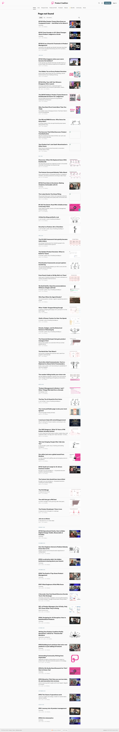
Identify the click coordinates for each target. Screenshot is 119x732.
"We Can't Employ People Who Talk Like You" (52, 443)
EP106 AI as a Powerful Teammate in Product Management (53, 44)
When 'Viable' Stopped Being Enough (51, 307)
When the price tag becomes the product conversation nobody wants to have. (51, 148)
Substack (105, 730)
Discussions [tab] (49, 17)
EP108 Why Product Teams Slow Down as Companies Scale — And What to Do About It (53, 22)
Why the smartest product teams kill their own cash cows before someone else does (52, 136)
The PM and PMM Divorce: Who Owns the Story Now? (52, 120)
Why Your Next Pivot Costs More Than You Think (52, 108)
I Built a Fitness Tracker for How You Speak (53, 318)
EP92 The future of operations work (50, 695)
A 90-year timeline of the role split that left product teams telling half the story (52, 124)
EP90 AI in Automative (46, 718)
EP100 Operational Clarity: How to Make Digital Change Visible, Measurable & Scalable (52, 532)
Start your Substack (57, 730)
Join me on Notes (44, 519)
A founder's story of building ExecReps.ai (48, 320)
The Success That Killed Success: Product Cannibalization (52, 133)
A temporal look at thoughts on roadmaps (49, 511)
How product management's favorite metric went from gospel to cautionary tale (52, 354)
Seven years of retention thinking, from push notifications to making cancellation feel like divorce (53, 278)
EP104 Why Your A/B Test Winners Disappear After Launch (50, 83)
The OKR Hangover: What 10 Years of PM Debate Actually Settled (52, 430)
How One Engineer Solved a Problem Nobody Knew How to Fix (53, 547)
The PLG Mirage (44, 490)
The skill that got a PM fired (47, 499)
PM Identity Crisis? (43, 392)
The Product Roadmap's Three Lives (50, 509)
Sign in (115, 3)
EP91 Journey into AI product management (53, 708)
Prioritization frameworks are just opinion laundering (52, 263)
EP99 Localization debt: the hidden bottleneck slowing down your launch (51, 560)
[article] (59, 25)
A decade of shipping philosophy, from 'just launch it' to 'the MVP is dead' (53, 310)
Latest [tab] (40, 17)
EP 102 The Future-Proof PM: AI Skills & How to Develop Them (53, 205)
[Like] (39, 78)
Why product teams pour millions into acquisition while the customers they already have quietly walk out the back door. (53, 196)
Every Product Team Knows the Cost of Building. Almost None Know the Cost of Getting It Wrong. (52, 74)
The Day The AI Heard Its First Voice (50, 399)
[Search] (99, 3)
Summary (41, 25)
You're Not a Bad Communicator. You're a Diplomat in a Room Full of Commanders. (52, 363)
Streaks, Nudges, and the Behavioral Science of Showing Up (50, 329)
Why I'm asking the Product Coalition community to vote (52, 422)
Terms (13, 730)
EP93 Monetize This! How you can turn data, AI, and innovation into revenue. (53, 680)
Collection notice (18, 730)
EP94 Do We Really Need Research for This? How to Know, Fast (53, 669)
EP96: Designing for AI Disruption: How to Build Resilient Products (52, 618)
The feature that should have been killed (52, 479)
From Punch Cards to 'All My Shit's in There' (53, 275)
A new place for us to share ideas (46, 520)
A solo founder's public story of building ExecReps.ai (51, 228)
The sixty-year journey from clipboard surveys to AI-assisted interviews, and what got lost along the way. (53, 164)
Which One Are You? (43, 610)
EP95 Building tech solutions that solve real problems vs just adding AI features (53, 645)
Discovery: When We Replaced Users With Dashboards (53, 161)
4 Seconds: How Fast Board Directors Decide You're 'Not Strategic (53, 595)
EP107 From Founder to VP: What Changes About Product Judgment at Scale (52, 33)
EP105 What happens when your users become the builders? (51, 60)
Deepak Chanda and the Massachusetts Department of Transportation (51, 551)
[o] (75, 24)
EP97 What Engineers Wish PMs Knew (51, 584)
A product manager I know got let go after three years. (51, 501)
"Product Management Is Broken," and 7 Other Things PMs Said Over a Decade (51, 389)
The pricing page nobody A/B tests (47, 412)
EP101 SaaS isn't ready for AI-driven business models (50, 467)
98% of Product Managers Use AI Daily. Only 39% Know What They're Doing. (53, 607)
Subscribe (107, 3)
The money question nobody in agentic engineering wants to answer (53, 299)
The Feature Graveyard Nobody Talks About (53, 172)
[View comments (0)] (49, 28)
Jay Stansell (45, 26)
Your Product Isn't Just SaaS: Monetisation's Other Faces (53, 145)
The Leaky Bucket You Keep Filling (50, 194)
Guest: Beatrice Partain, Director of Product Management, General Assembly (52, 209)
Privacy (10, 730)
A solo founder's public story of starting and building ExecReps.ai (51, 446)
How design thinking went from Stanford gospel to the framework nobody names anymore (51, 243)
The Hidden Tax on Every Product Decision (52, 71)
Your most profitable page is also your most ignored (53, 409)
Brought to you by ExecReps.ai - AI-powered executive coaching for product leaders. (51, 481)
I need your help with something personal (52, 420)
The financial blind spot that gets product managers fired (52, 340)
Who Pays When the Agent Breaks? (50, 297)
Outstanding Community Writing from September (51, 656)
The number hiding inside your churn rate (52, 374)
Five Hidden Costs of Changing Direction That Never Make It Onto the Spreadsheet (53, 111)
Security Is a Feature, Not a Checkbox (51, 227)
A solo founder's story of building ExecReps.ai (49, 219)
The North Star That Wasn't (47, 351)
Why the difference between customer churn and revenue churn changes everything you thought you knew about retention (52, 377)
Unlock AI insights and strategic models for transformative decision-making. (52, 697)
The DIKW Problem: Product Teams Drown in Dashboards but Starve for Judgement (53, 95)
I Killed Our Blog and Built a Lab (49, 217)
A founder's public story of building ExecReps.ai (50, 255)
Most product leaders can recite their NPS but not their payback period (51, 343)
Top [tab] (44, 17)
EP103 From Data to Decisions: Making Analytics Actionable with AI (51, 184)
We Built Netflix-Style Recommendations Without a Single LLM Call (52, 287)
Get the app (65, 730)
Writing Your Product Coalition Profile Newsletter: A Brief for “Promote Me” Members (51, 633)
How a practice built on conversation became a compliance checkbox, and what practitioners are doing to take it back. (52, 175)
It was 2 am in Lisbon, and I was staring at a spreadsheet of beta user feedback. (53, 366)
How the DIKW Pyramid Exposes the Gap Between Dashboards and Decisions (50, 99)
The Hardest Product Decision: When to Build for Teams (51, 252)
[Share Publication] (102, 3)
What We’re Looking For (44, 637)
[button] (34, 7)
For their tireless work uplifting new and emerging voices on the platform (53, 458)
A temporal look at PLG (44, 492)
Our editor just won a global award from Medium (51, 455)
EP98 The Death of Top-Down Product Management (51, 574)
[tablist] (46, 17)
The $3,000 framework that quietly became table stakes (53, 240)
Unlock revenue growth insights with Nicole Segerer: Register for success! (53, 683)
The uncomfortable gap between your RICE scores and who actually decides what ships (53, 267)
